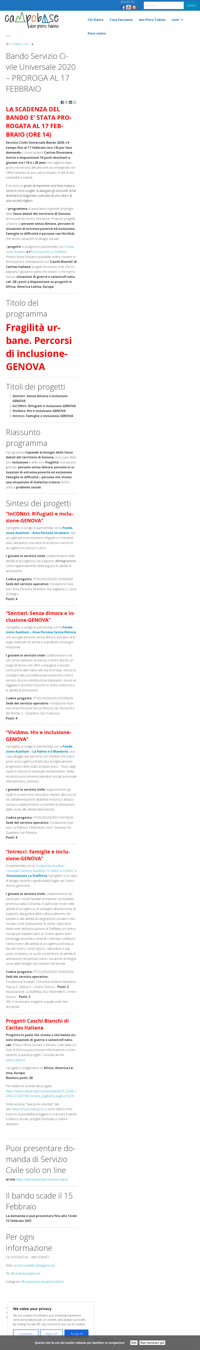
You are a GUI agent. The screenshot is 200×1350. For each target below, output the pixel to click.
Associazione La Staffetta (48, 252)
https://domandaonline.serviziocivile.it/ (42, 1179)
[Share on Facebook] (62, 102)
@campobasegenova (25, 1273)
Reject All (51, 1334)
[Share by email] (74, 102)
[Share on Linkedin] (70, 102)
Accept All (77, 1334)
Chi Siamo (95, 20)
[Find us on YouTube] (128, 7)
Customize (25, 1334)
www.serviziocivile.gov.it (28, 1109)
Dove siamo (97, 33)
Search (191, 5)
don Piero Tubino (152, 20)
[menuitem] (95, 20)
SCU (8, 36)
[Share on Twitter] (66, 102)
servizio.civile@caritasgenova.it (34, 1265)
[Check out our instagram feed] (134, 7)
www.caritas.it (15, 1060)
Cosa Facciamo (121, 20)
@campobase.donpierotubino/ (42, 1281)
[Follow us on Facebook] (123, 7)
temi (175, 20)
